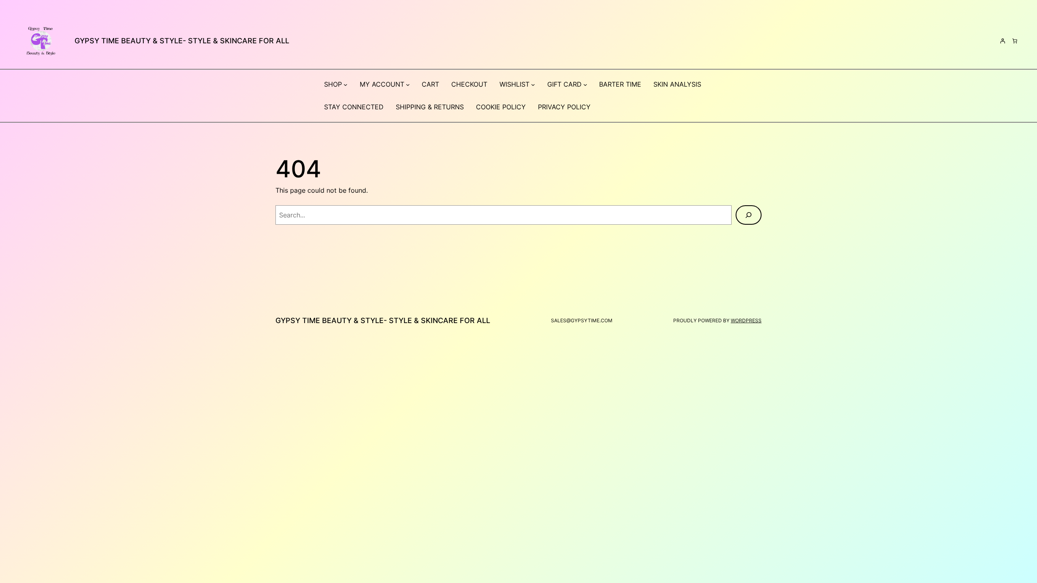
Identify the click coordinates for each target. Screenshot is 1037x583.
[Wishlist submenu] (533, 85)
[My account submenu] (408, 85)
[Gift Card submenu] (585, 85)
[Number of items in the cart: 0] (1015, 41)
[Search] (749, 215)
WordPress (746, 320)
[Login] (1002, 41)
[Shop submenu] (346, 85)
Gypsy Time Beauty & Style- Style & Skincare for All (182, 40)
